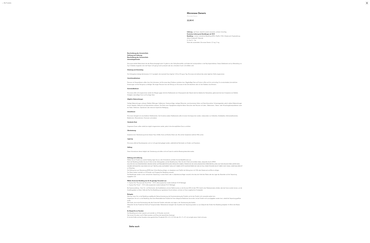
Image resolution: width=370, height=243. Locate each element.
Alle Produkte (7, 3)
